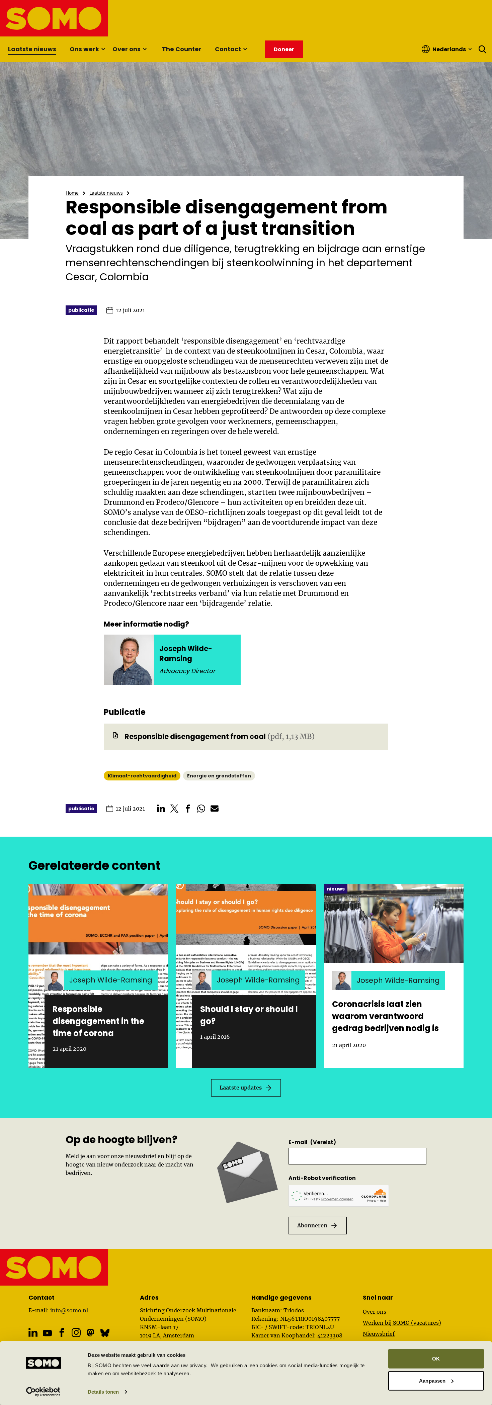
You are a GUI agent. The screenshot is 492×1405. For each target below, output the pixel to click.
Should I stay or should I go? (249, 1015)
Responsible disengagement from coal (195, 736)
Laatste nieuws (32, 49)
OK (436, 1359)
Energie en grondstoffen (219, 775)
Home (72, 193)
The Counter (181, 49)
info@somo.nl (69, 1310)
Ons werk (84, 49)
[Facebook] (61, 1332)
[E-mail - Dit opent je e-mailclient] (214, 808)
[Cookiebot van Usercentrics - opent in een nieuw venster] (43, 1392)
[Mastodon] (90, 1332)
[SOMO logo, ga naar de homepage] (54, 18)
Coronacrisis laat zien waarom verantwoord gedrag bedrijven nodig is (385, 1016)
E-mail (312, 1142)
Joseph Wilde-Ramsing (185, 653)
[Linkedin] (32, 1332)
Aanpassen (432, 1380)
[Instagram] (76, 1332)
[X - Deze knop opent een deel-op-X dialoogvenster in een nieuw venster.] (174, 808)
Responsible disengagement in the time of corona (98, 1021)
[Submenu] (103, 49)
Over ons (126, 49)
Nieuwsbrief (379, 1333)
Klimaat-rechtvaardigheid (142, 775)
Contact (228, 49)
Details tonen (103, 1392)
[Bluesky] (104, 1332)
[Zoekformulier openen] (483, 49)
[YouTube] (47, 1333)
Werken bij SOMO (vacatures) (402, 1322)
